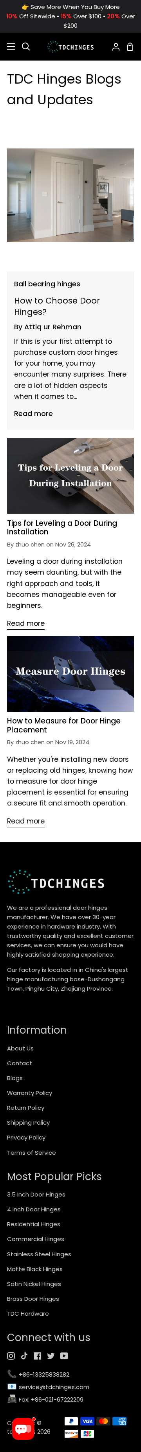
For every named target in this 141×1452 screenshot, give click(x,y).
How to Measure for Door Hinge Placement (64, 725)
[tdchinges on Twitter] (51, 1356)
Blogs (15, 1078)
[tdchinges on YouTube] (64, 1356)
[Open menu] (8, 46)
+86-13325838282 (38, 1374)
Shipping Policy (28, 1122)
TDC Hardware (28, 1313)
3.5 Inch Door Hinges (36, 1194)
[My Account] (113, 46)
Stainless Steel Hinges (39, 1254)
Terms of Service (31, 1152)
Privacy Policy (26, 1137)
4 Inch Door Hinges (34, 1209)
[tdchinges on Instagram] (11, 1356)
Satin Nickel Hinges (34, 1284)
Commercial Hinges (35, 1239)
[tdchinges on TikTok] (24, 1356)
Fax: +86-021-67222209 (45, 1399)
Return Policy (25, 1108)
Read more (33, 413)
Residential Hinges (33, 1224)
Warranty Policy (29, 1093)
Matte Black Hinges (35, 1269)
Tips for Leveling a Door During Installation (62, 528)
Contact (19, 1063)
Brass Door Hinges (33, 1299)
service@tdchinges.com (48, 1387)
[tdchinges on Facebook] (38, 1356)
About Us (20, 1048)
